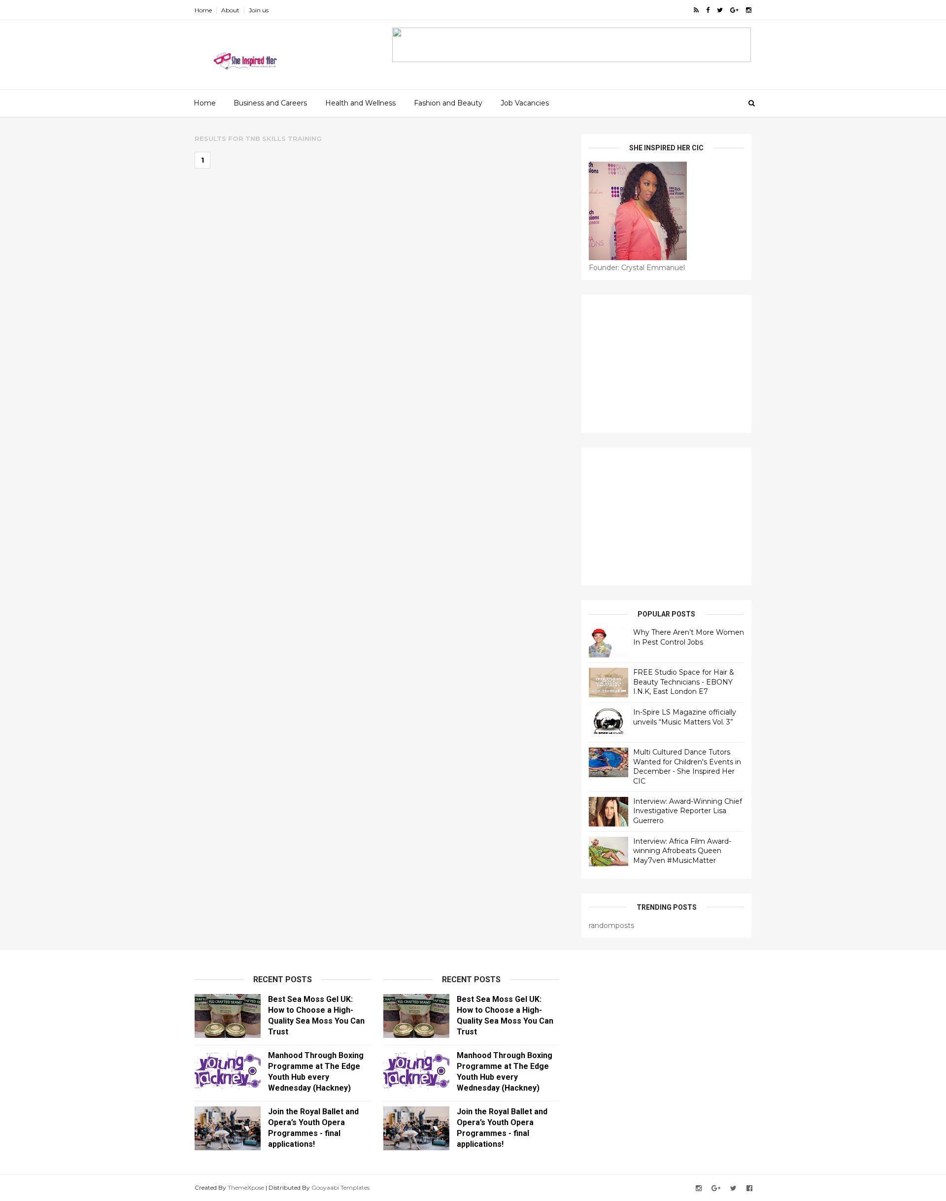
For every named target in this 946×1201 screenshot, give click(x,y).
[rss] (696, 10)
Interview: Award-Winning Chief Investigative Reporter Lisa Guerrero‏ (687, 811)
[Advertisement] (666, 363)
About (230, 10)
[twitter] (720, 10)
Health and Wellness (360, 103)
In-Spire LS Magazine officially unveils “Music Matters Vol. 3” (684, 717)
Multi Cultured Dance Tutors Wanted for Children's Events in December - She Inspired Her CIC (687, 767)
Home (203, 10)
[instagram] (748, 10)
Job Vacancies (525, 103)
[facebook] (708, 10)
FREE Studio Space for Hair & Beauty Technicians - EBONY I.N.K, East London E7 (683, 682)
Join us (259, 10)
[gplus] (734, 10)
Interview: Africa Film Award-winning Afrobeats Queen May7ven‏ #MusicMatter (682, 851)
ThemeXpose (246, 1187)
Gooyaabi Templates (340, 1187)
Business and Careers (270, 103)
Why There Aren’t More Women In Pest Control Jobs (688, 637)
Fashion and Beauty (448, 103)
